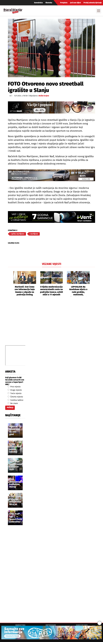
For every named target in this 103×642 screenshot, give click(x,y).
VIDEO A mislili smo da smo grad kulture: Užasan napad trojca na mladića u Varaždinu (14, 430)
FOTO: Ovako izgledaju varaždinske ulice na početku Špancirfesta (15, 500)
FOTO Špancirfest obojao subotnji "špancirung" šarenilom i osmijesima (15, 448)
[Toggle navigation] (98, 10)
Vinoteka (48, 3)
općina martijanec (18, 234)
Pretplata (63, 3)
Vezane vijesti (51, 264)
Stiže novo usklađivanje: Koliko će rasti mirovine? (16, 465)
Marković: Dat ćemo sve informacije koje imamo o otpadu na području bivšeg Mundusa (25, 290)
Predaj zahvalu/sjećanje (93, 3)
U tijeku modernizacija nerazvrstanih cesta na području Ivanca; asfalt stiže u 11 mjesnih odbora (51, 290)
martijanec (34, 234)
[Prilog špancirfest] (51, 632)
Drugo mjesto (16, 390)
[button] (10, 284)
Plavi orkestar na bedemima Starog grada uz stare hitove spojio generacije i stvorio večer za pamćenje (15, 483)
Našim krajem (44, 96)
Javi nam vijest (75, 3)
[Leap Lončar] (51, 175)
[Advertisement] (51, 324)
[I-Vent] (51, 217)
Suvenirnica (38, 3)
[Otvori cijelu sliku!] (51, 48)
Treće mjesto (15, 393)
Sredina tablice (16, 400)
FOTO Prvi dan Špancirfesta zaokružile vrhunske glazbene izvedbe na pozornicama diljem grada (15, 518)
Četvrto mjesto (16, 397)
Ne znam (14, 403)
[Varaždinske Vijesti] (12, 10)
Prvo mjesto (15, 387)
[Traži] (74, 10)
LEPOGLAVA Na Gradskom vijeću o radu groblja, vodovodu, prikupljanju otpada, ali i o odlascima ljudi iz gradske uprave (78, 290)
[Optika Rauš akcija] (51, 107)
